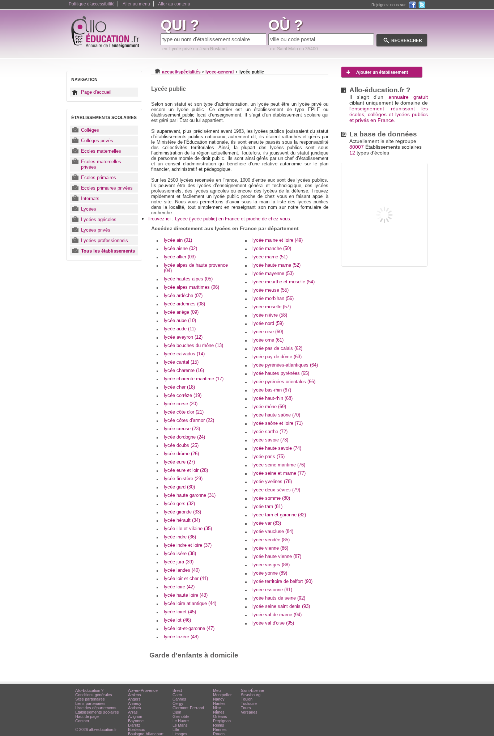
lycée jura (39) (178, 561)
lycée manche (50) (271, 248)
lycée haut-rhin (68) (272, 398)
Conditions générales (93, 695)
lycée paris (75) (268, 456)
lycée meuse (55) (270, 290)
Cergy (178, 703)
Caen (177, 695)
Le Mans (180, 725)
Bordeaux (136, 729)
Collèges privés (97, 140)
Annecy (134, 703)
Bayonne (136, 721)
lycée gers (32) (179, 503)
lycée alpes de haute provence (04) (196, 267)
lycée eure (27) (179, 462)
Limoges (180, 734)
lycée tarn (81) (267, 506)
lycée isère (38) (180, 553)
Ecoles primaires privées (107, 188)
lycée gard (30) (179, 487)
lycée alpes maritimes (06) (191, 287)
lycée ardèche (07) (183, 295)
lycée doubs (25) (181, 445)
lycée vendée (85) (271, 539)
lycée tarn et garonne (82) (279, 514)
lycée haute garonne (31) (190, 495)
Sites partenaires (90, 699)
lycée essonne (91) (272, 589)
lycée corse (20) (180, 403)
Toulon (246, 699)
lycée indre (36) (180, 537)
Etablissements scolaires (97, 712)
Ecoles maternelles (101, 151)
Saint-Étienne (252, 690)
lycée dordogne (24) (184, 437)
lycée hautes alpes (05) (188, 279)
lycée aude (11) (180, 328)
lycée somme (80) (271, 498)
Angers (134, 699)
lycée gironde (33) (182, 512)
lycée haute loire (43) (186, 595)
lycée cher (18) (179, 387)
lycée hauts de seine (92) (278, 598)
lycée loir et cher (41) (186, 578)
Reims (218, 725)
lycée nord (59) (268, 323)
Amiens (134, 695)
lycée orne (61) (268, 340)
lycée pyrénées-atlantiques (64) (285, 365)
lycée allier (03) (180, 256)
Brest (177, 690)
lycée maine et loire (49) (277, 240)
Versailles (249, 712)
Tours (246, 708)
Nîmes (219, 712)
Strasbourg (250, 695)
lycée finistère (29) (183, 478)
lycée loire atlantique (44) (190, 603)
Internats (90, 198)
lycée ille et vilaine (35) (188, 528)
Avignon (135, 716)
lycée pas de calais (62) (277, 348)
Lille (176, 729)
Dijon (177, 712)
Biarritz (134, 725)
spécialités (189, 72)
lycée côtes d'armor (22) (189, 420)
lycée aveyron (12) (183, 337)
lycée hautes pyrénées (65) (280, 373)
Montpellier (222, 695)
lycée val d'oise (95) (273, 623)
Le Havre (181, 721)
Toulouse (249, 703)
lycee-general (219, 72)
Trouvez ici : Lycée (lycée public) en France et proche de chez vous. (219, 218)
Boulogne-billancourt (145, 734)
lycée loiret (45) (180, 611)
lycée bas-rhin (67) (271, 390)
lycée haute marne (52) (276, 265)
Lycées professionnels (104, 240)
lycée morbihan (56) (273, 298)
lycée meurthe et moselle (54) (283, 281)
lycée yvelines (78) (272, 481)
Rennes (220, 729)
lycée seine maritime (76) (278, 465)
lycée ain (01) (178, 240)
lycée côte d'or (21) (184, 412)
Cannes (179, 699)
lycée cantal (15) (181, 362)
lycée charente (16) (184, 370)
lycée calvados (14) (184, 353)
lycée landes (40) (182, 570)
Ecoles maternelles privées (101, 164)
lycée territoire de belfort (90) (282, 581)
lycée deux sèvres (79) (276, 489)
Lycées (88, 209)
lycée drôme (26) (181, 453)
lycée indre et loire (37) (188, 545)
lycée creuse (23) (182, 428)
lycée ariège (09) (181, 312)
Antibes (134, 708)
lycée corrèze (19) (182, 395)
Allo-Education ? (89, 690)
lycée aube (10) (180, 320)
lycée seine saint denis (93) (281, 606)
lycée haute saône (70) (276, 415)
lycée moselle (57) (271, 306)
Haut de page (87, 716)
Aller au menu (136, 4)
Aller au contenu (174, 4)
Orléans (220, 716)
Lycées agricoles (98, 219)
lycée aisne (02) (180, 248)
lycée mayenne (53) (273, 273)
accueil (169, 72)
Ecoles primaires (98, 177)
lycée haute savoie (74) (276, 448)
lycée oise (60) (267, 331)
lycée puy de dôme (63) (277, 356)
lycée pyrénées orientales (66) (283, 381)
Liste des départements (95, 708)
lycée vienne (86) (270, 548)
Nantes (219, 703)
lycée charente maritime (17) (193, 378)
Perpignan (222, 721)
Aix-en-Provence (143, 690)
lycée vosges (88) (271, 564)
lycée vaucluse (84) (272, 531)
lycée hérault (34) (182, 520)
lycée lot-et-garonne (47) (189, 628)
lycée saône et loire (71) (277, 423)
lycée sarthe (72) (270, 431)
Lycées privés (95, 230)
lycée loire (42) (179, 586)
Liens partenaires (90, 703)
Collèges (90, 130)
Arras (133, 712)
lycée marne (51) (270, 256)
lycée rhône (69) (269, 406)
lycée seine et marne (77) (279, 473)
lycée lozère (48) (181, 636)
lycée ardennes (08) (184, 303)
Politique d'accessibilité (92, 4)
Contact (82, 721)
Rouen (219, 734)
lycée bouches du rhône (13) (193, 345)
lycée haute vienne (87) (276, 556)
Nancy (219, 699)
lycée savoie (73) (270, 440)
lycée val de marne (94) (277, 614)
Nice (217, 708)
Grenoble (181, 716)
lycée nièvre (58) (269, 315)
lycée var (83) (266, 523)
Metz (217, 690)
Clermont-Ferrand (188, 708)
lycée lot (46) (177, 620)
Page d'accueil (96, 92)
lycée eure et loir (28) (186, 470)
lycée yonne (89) (269, 573)
